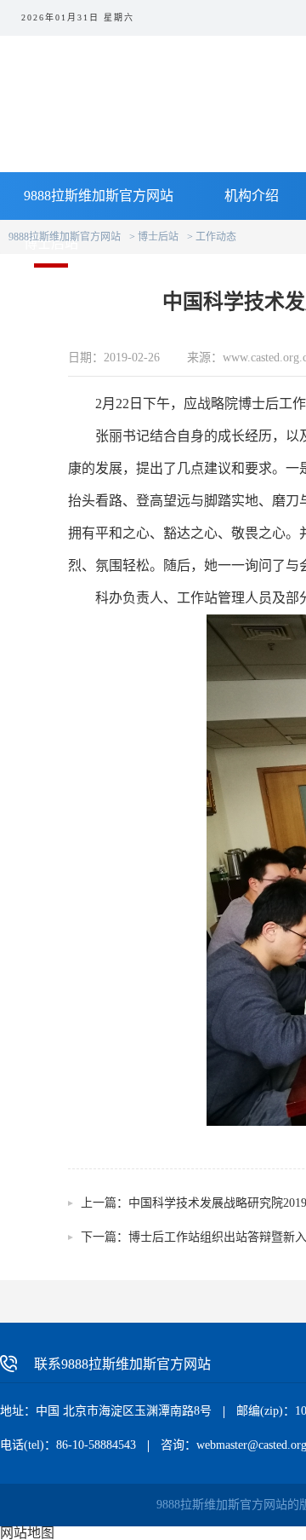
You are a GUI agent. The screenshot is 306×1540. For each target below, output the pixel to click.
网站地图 (27, 1533)
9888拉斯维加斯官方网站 (98, 195)
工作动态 (216, 237)
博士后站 (158, 237)
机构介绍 (251, 195)
